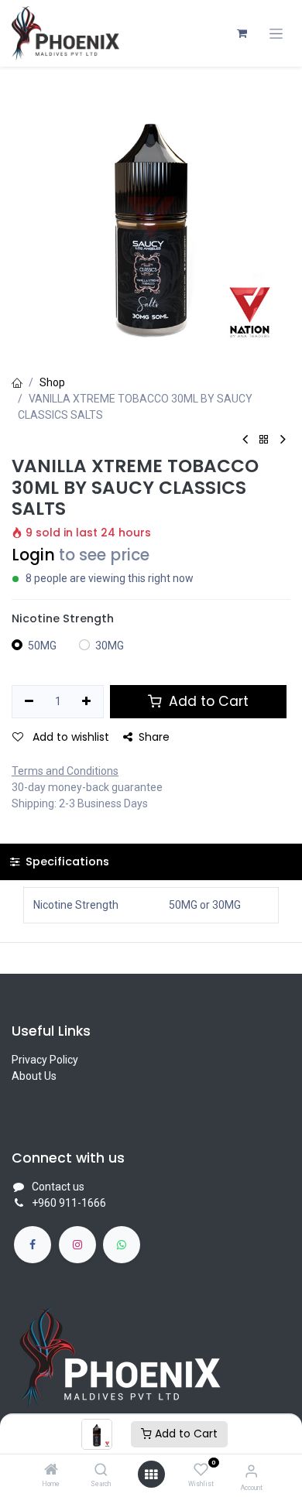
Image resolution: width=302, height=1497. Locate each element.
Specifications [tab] (65, 861)
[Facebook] (32, 1244)
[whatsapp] (121, 1244)
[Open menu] (151, 1474)
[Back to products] (264, 440)
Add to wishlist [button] (69, 737)
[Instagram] (77, 1244)
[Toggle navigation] (276, 33)
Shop (52, 382)
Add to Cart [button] (207, 701)
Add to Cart (185, 1433)
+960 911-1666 (69, 1203)
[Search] (101, 1470)
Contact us (58, 1186)
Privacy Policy (45, 1059)
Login (33, 555)
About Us (34, 1076)
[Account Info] (251, 1471)
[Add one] (87, 702)
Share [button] (154, 737)
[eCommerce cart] (242, 33)
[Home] (51, 1470)
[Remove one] (29, 702)
